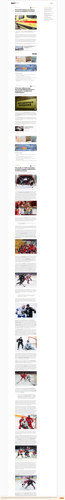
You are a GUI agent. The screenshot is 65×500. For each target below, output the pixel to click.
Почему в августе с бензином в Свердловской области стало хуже (48, 12)
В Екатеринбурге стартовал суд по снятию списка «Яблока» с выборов (26, 160)
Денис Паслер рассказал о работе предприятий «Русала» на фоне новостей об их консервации (25, 75)
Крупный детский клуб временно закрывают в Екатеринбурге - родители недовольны (48, 9)
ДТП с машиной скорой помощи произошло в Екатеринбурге (24, 156)
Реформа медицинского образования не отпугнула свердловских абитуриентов (25, 80)
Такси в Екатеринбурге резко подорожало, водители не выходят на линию (25, 155)
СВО (18, 52)
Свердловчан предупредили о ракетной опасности (23, 76)
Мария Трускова (34, 7)
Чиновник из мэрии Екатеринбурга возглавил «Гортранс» (48, 13)
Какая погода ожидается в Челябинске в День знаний (23, 157)
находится (20, 124)
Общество (16, 52)
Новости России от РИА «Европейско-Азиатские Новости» (13, 3)
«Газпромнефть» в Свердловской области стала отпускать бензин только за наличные (48, 20)
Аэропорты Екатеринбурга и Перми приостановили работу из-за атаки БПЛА (48, 16)
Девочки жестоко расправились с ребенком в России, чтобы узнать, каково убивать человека (25, 159)
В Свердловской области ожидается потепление (47, 17)
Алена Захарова (34, 165)
